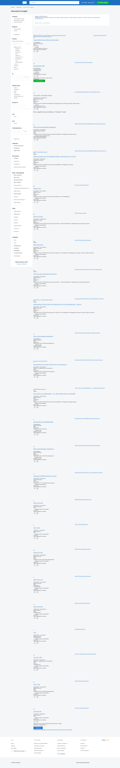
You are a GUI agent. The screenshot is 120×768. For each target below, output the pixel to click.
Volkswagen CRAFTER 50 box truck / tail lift (44, 476)
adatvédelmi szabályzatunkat (51, 729)
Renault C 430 (37, 188)
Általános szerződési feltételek (40, 743)
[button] (34, 51)
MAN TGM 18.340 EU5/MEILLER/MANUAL (44, 127)
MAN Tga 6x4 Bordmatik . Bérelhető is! (43, 449)
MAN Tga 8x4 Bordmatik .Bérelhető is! (43, 336)
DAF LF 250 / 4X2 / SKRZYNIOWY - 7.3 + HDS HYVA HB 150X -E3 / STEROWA (54, 393)
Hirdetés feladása (39, 80)
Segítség (13, 745)
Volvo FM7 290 (37, 711)
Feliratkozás (38, 727)
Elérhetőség (13, 748)
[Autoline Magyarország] (16, 2)
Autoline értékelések (38, 750)
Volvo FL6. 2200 (37, 657)
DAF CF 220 (36, 528)
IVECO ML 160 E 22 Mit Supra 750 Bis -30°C (45, 274)
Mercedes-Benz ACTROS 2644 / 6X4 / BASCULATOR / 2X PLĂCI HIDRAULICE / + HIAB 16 (57, 304)
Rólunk (12, 743)
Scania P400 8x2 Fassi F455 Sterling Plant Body (46, 40)
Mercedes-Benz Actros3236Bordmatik (43, 422)
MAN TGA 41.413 (37, 579)
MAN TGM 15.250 (38, 503)
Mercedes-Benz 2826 (39, 66)
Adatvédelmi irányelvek (39, 745)
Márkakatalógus (37, 752)
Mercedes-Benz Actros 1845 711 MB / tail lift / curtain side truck (50, 364)
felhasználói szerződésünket (66, 729)
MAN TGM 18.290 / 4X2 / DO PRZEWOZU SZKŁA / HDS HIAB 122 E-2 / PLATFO (54, 156)
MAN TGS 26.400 (38, 606)
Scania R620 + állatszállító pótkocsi (42, 95)
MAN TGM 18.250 (38, 244)
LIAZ (34, 632)
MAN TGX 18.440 (38, 216)
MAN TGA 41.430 (37, 552)
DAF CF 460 (36, 684)
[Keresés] (31, 2)
